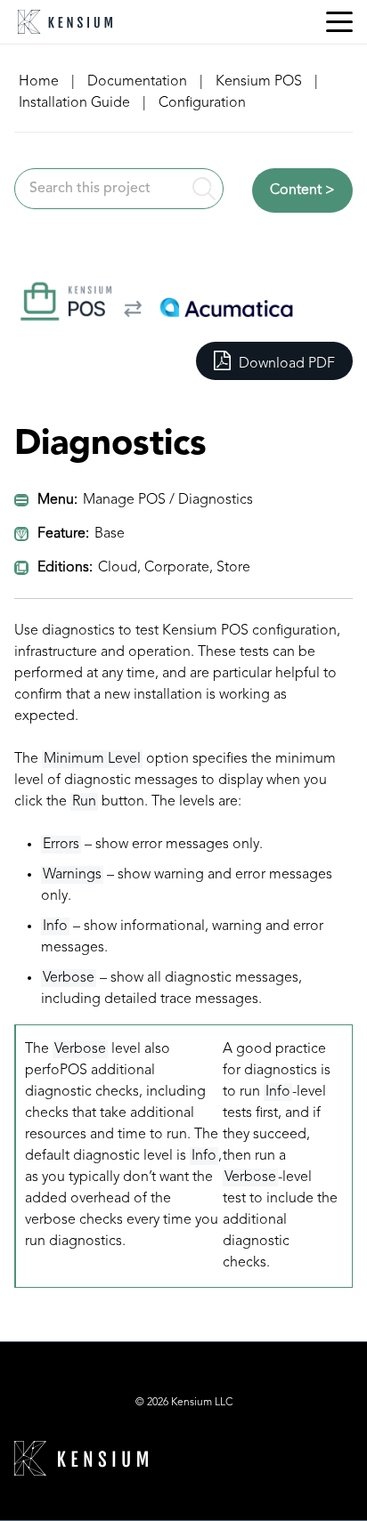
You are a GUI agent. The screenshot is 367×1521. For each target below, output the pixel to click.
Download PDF (285, 364)
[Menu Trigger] (339, 22)
